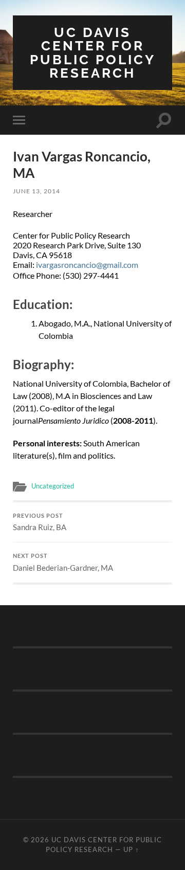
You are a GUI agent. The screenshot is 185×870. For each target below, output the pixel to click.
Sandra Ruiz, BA (39, 522)
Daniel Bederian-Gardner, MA (63, 562)
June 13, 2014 (36, 191)
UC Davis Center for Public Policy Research (93, 52)
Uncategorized (52, 486)
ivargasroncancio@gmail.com (87, 264)
